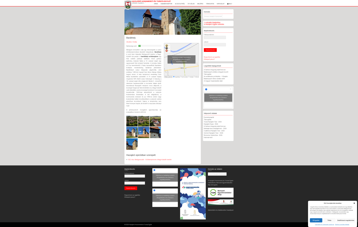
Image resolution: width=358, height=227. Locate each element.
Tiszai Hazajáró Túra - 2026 (213, 122)
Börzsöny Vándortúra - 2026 (213, 135)
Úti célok (191, 3)
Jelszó (206, 42)
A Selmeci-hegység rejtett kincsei (215, 70)
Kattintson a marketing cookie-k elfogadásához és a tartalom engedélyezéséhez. (181, 59)
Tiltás (329, 220)
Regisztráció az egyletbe (212, 57)
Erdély (135, 42)
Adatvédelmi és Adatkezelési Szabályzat (324, 224)
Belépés (200, 3)
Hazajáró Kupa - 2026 (211, 124)
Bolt (230, 3)
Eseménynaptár (166, 3)
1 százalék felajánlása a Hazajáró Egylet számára (214, 23)
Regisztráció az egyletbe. (132, 195)
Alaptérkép (177, 77)
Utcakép (191, 77)
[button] (354, 203)
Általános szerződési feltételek (342, 224)
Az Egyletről (180, 3)
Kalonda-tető (208, 137)
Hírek (156, 3)
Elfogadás (316, 220)
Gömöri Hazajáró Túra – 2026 (213, 133)
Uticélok (129, 42)
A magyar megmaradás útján (213, 81)
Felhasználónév (209, 35)
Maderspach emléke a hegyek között (216, 72)
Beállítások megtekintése (345, 220)
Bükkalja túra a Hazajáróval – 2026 (215, 128)
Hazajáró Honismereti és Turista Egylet (151, 1)
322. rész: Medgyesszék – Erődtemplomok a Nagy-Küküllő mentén (150, 159)
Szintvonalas (185, 77)
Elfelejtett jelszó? (209, 59)
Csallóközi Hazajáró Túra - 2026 (214, 131)
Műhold (197, 77)
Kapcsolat (220, 3)
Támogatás (210, 3)
